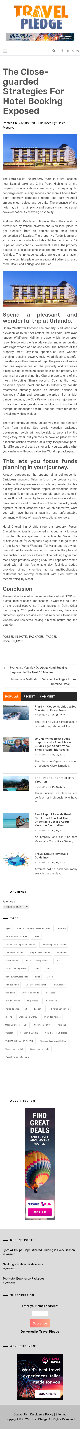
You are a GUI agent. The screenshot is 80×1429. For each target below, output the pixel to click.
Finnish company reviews (37, 960)
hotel (20, 641)
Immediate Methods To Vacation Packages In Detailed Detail (40, 681)
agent (8, 928)
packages (50, 993)
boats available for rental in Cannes (34, 928)
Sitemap (61, 1414)
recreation (39, 1009)
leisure (50, 977)
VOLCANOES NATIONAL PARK (19, 1041)
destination (62, 952)
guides (49, 968)
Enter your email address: (40, 1318)
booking (9, 641)
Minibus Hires (12, 985)
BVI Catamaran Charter (16, 936)
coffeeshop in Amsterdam (54, 945)
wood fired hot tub (14, 1049)
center (37, 936)
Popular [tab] (12, 696)
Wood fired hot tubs (39, 1049)
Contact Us (21, 1414)
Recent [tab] (29, 696)
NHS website (59, 985)
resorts (8, 1017)
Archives (9, 901)
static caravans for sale (16, 1025)
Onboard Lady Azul (30, 993)
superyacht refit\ (42, 1025)
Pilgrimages (32, 1001)
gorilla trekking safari (16, 968)
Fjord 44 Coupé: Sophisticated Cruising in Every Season (39, 1250)
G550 (58, 960)
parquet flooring (12, 1001)
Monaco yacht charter (35, 985)
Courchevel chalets (14, 952)
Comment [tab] (47, 696)
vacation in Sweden (29, 1033)
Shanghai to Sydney (28, 1017)
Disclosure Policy (41, 1414)
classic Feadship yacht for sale (20, 945)
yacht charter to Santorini (17, 1057)
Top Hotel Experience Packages (23, 1278)
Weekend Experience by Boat (53, 1041)
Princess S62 (51, 1001)
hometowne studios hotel (16, 977)
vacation (9, 1033)
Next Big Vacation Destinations (23, 1264)
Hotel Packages (31, 636)
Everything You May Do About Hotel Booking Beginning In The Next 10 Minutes (38, 670)
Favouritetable (11, 960)
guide (36, 968)
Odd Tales (10, 993)
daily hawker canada (40, 952)
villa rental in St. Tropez (55, 1033)
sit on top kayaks (52, 1017)
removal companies (59, 1009)
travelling (61, 1025)
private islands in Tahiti (16, 1009)
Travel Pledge (49, 1331)
